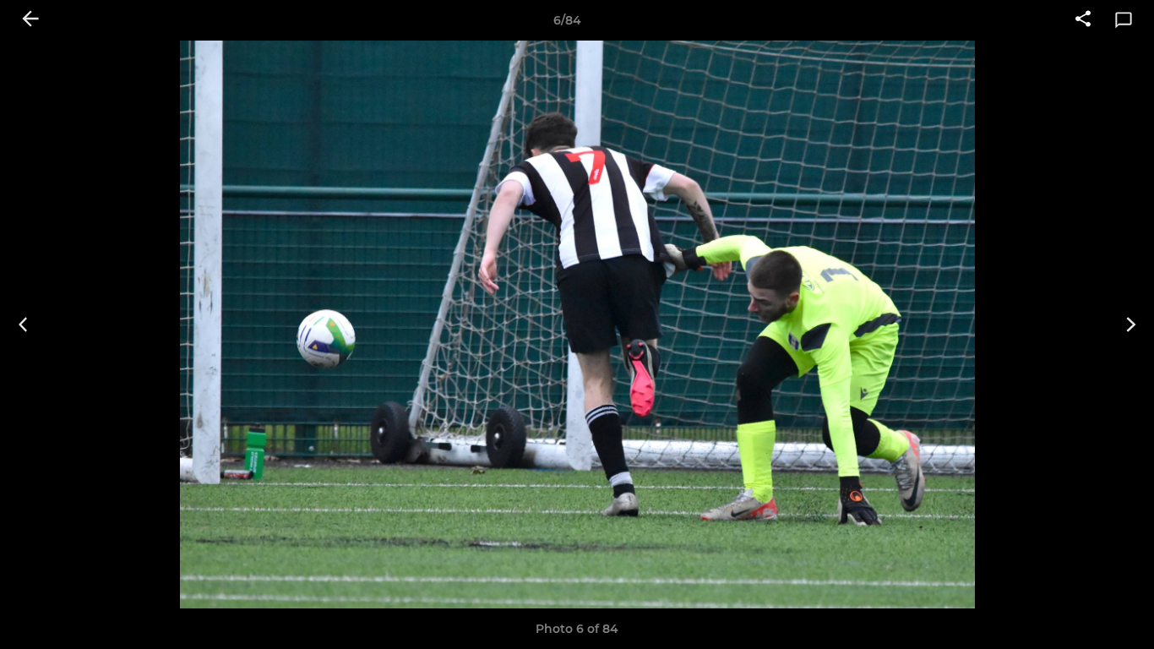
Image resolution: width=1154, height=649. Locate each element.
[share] (1083, 20)
